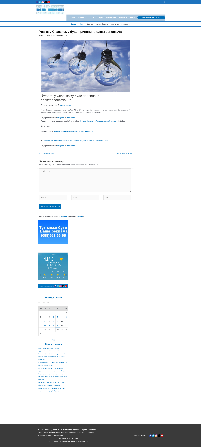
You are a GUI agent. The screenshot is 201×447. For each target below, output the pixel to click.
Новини (42, 36)
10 (40, 321)
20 (53, 325)
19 (49, 325)
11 (45, 321)
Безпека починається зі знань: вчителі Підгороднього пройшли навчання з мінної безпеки (52, 376)
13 (53, 321)
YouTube (80, 216)
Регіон (48, 36)
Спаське (65, 141)
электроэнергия (101, 141)
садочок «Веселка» (87, 141)
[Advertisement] (63, 409)
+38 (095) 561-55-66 (70, 438)
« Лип (52, 340)
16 (66, 321)
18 (45, 325)
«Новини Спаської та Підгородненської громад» (98, 121)
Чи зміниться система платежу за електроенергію (73, 131)
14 (58, 321)
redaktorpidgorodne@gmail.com (75, 441)
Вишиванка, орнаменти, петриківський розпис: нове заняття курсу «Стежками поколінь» (51, 356)
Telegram (60, 118)
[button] (164, 2)
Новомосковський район (52, 141)
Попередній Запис (47, 153)
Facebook (64, 216)
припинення (74, 141)
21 (58, 325)
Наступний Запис (124, 153)
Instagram (71, 118)
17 (40, 325)
